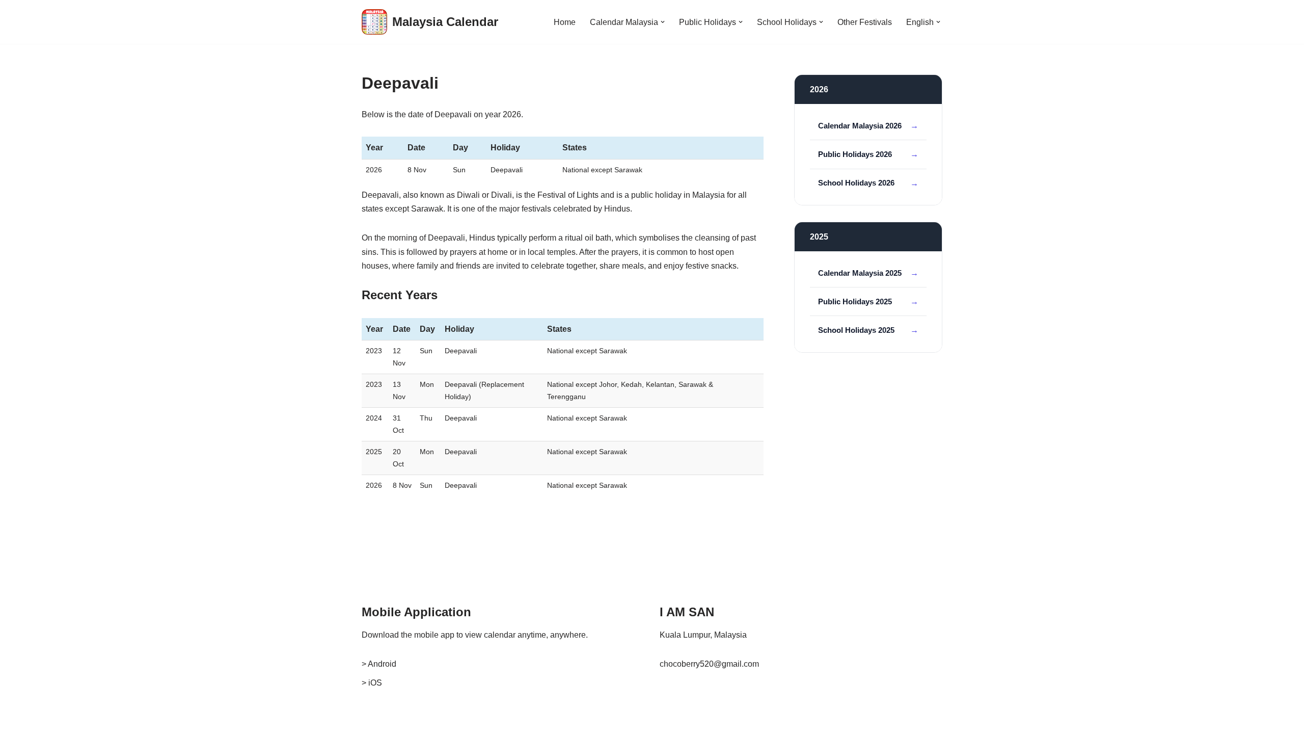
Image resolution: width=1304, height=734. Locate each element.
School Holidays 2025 (856, 330)
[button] (663, 22)
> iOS (372, 682)
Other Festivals (864, 22)
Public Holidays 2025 (855, 301)
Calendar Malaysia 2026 (860, 125)
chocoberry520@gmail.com (709, 664)
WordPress (452, 721)
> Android (379, 664)
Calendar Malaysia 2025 (860, 273)
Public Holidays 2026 (855, 154)
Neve (371, 721)
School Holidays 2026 (856, 182)
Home (565, 22)
